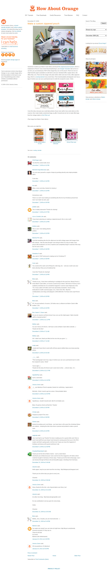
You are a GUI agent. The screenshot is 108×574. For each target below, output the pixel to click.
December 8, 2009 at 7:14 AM (40, 341)
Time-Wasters (68, 15)
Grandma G (35, 253)
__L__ (34, 357)
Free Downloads (41, 15)
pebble (34, 207)
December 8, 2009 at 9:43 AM (40, 353)
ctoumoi (34, 467)
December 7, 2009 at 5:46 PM (40, 249)
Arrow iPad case (71, 142)
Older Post (77, 555)
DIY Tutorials (29, 15)
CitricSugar (35, 160)
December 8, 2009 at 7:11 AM (40, 331)
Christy (34, 412)
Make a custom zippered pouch (43, 23)
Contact (84, 15)
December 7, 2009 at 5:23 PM (40, 233)
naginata (34, 435)
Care (33, 263)
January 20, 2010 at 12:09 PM (40, 539)
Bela (33, 279)
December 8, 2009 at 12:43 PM (41, 380)
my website (18, 31)
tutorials (39, 150)
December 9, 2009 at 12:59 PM (41, 446)
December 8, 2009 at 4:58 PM (40, 417)
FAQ (77, 15)
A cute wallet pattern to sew (40, 142)
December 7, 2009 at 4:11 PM (40, 165)
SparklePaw (35, 375)
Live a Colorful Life (37, 216)
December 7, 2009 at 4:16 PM (40, 181)
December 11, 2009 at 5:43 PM (41, 521)
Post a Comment (32, 553)
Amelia (34, 421)
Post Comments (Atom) (42, 559)
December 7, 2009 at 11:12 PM (41, 319)
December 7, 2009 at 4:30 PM (40, 202)
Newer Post (31, 555)
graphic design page (12, 60)
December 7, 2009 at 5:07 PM (40, 212)
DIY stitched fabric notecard (55, 142)
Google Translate (65, 69)
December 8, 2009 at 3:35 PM (40, 407)
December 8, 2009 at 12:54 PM (41, 394)
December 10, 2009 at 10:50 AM (41, 511)
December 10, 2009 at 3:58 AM (41, 480)
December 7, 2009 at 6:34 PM (40, 308)
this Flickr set (46, 115)
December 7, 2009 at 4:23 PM (40, 190)
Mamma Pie (35, 238)
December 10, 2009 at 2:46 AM (41, 462)
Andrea (34, 226)
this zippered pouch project (66, 66)
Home (54, 555)
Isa (33, 185)
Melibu (34, 324)
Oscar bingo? (102, 43)
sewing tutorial (40, 77)
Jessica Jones (36, 384)
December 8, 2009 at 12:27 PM (41, 370)
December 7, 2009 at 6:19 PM (40, 274)
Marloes (34, 526)
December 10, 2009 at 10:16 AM (41, 490)
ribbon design (96, 99)
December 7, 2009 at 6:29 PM (40, 296)
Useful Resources (55, 15)
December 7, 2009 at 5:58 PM (40, 258)
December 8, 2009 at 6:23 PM (40, 431)
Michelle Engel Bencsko (39, 170)
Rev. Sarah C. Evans (38, 312)
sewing (35, 150)
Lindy (34, 345)
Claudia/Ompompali (38, 451)
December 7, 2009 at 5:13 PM (40, 221)
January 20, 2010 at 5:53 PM (40, 548)
